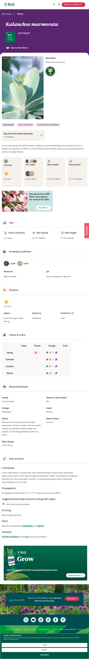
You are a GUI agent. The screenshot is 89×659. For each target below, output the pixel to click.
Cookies (33, 629)
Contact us (18, 629)
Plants (20, 14)
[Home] (9, 4)
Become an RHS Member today (44, 599)
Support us (9, 629)
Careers (80, 629)
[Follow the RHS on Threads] (48, 619)
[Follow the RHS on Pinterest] (63, 619)
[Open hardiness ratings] (73, 313)
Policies (54, 629)
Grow (25, 559)
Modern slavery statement (67, 629)
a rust (26, 536)
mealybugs (27, 526)
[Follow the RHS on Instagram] (26, 619)
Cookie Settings (44, 655)
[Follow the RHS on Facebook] (55, 619)
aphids (41, 526)
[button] (86, 230)
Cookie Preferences (43, 629)
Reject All (44, 650)
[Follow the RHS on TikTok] (40, 619)
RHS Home (7, 14)
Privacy (26, 629)
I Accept (44, 645)
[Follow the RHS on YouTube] (33, 619)
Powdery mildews (10, 536)
